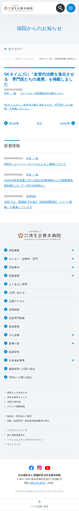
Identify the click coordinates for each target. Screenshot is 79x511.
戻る (39, 123)
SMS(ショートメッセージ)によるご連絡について (35, 164)
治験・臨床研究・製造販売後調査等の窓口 (28, 421)
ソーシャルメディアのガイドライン (25, 439)
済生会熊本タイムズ (17, 397)
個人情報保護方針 (16, 435)
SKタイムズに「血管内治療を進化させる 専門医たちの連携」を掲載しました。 (38, 106)
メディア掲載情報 (16, 406)
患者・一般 (10, 93)
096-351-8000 (37, 483)
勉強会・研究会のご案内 (19, 416)
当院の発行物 (13, 402)
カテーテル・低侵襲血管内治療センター (42, 93)
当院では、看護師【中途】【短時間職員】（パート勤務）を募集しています (38, 204)
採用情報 (31, 196)
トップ (7, 59)
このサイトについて (17, 430)
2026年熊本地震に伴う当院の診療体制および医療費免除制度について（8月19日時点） (38, 183)
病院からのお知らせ (25, 59)
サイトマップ (13, 444)
